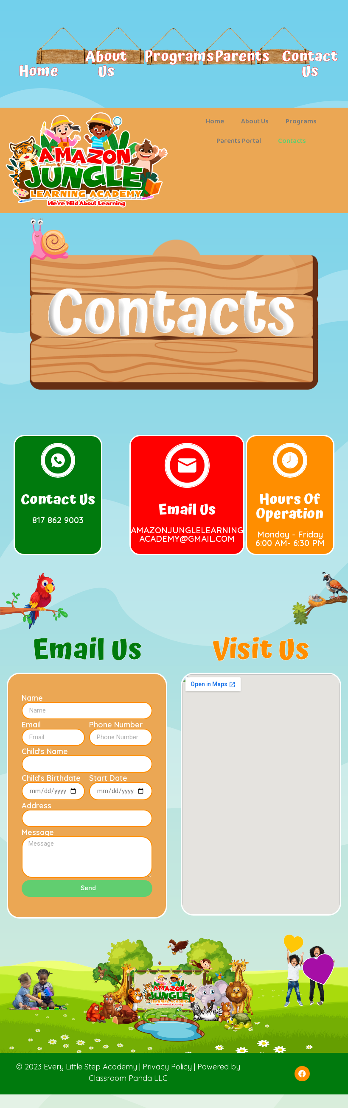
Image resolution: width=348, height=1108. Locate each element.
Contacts (292, 141)
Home (38, 71)
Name (32, 698)
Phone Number (116, 725)
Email (31, 725)
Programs (179, 57)
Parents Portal (238, 141)
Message (38, 832)
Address (36, 806)
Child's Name (45, 751)
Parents (242, 57)
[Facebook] (302, 1073)
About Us (106, 64)
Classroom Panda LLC (128, 1078)
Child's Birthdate (51, 778)
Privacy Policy (167, 1067)
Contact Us (310, 64)
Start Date (108, 778)
